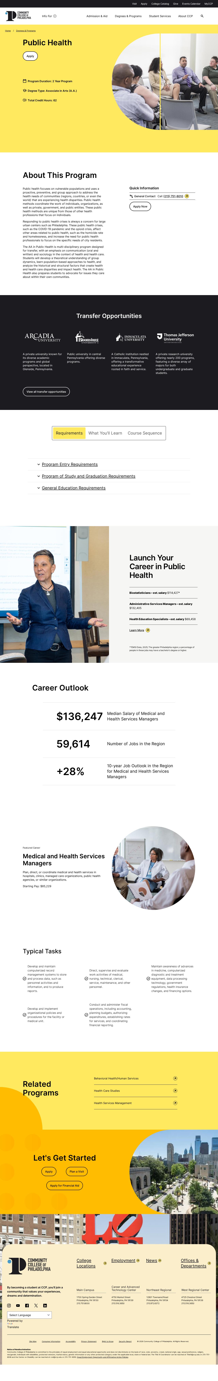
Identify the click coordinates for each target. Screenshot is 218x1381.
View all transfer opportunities (46, 391)
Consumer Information (51, 1341)
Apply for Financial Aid (64, 1185)
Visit (134, 3)
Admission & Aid (97, 16)
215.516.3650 (118, 1303)
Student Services (160, 16)
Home (8, 30)
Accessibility (71, 1341)
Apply (144, 3)
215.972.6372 (152, 1303)
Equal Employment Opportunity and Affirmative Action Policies (102, 1357)
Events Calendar (191, 3)
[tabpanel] (109, 476)
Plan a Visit (77, 1171)
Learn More (136, 630)
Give (175, 3)
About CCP (185, 16)
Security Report (125, 1341)
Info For (47, 16)
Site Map (32, 1341)
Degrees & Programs (128, 16)
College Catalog (160, 3)
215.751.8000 (83, 1303)
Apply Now (140, 206)
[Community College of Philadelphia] (18, 16)
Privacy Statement (89, 1341)
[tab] (69, 433)
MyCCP (209, 3)
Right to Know (107, 1341)
